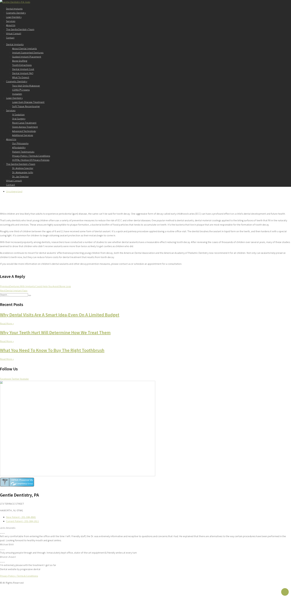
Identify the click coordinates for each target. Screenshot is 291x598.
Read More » (7, 323)
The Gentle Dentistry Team (20, 29)
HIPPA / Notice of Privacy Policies (30, 160)
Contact (10, 37)
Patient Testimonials (23, 151)
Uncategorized (14, 191)
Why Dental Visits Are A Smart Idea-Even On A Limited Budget (59, 315)
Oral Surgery (18, 118)
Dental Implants (14, 8)
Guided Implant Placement (26, 56)
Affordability (18, 147)
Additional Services (22, 135)
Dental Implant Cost (23, 69)
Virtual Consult (13, 33)
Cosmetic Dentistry (16, 12)
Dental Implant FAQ (22, 73)
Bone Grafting (19, 60)
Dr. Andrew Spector (22, 168)
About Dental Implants (24, 48)
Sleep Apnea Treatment (25, 126)
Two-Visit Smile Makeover (26, 85)
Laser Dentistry (14, 17)
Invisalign (17, 94)
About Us (10, 25)
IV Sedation (18, 114)
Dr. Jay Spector (20, 176)
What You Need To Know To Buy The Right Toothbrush (52, 350)
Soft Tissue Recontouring (26, 106)
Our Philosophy (20, 143)
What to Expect (20, 77)
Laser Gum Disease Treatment (28, 102)
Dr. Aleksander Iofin (22, 172)
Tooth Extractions (22, 65)
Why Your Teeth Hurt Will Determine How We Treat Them (55, 332)
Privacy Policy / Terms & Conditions (31, 155)
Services (10, 21)
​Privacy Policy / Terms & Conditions (19, 575)
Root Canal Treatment (24, 122)
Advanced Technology (24, 131)
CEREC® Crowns (21, 89)
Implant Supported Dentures (27, 52)
